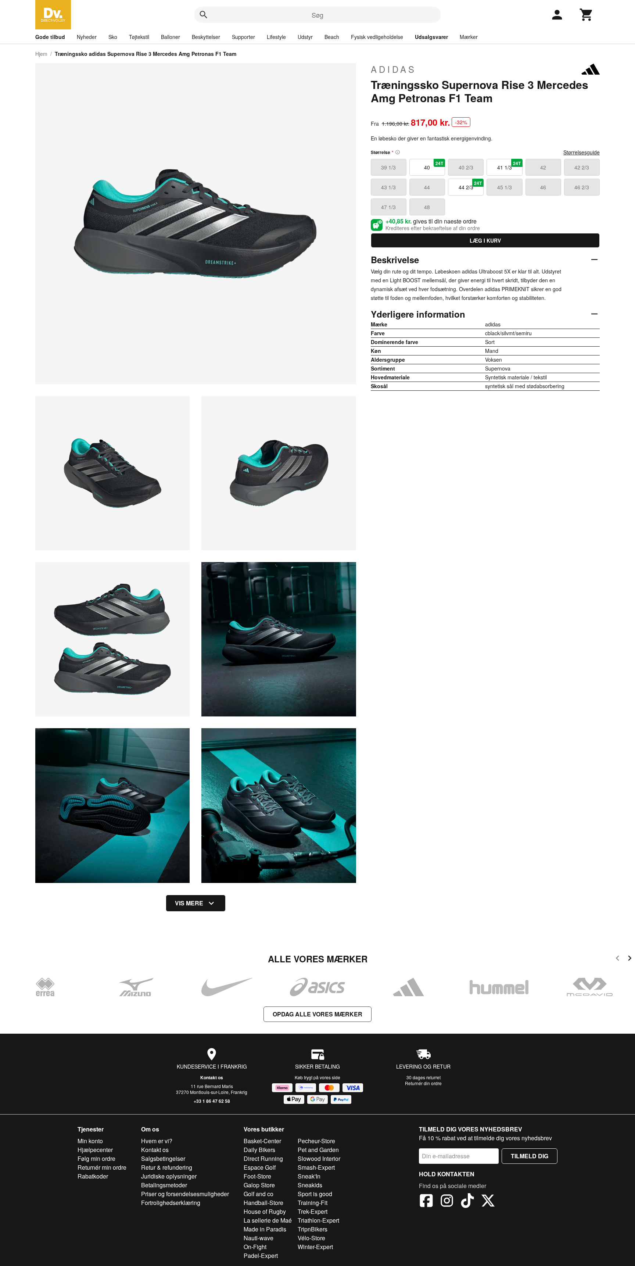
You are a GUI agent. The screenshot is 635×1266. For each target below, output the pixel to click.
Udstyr (305, 36)
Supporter (243, 36)
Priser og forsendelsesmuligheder (185, 1194)
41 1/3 (509, 165)
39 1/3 (388, 167)
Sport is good (315, 1194)
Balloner (170, 36)
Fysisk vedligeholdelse (377, 36)
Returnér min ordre (102, 1167)
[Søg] (203, 15)
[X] (488, 1201)
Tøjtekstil (139, 36)
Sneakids (310, 1185)
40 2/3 (466, 167)
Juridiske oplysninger (169, 1176)
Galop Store (259, 1185)
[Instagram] (447, 1201)
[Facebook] (426, 1201)
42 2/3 (581, 167)
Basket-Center (262, 1141)
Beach (331, 36)
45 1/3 (504, 187)
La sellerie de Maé (268, 1220)
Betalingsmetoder (164, 1185)
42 (543, 167)
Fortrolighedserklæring (170, 1202)
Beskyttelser (206, 36)
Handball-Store (263, 1202)
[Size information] (397, 152)
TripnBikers (312, 1229)
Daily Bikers (259, 1149)
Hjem (41, 53)
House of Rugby (265, 1211)
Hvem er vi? (156, 1141)
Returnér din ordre (423, 1083)
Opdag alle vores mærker (317, 1014)
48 (427, 207)
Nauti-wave (258, 1238)
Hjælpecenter (95, 1149)
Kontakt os (211, 1077)
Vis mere (189, 903)
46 (543, 187)
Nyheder (87, 36)
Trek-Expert (312, 1211)
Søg (317, 14)
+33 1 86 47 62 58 (212, 1101)
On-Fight (255, 1246)
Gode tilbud (50, 36)
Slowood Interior (319, 1158)
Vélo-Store (311, 1238)
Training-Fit (312, 1202)
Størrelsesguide (581, 152)
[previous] (617, 959)
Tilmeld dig (529, 1156)
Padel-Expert (261, 1255)
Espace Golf (260, 1167)
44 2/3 (470, 185)
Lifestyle (276, 36)
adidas (393, 69)
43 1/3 (388, 187)
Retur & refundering (166, 1167)
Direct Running (263, 1158)
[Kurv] (586, 14)
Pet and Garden (318, 1149)
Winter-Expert (315, 1246)
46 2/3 (581, 187)
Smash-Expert (316, 1167)
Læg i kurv (485, 240)
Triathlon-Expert (318, 1220)
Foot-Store (257, 1176)
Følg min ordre (96, 1158)
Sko (112, 36)
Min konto (90, 1141)
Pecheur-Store (316, 1141)
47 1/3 (388, 207)
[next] (629, 959)
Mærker (469, 36)
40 (433, 165)
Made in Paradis (265, 1229)
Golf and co (258, 1194)
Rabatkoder (93, 1176)
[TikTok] (467, 1201)
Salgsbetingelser (163, 1158)
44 (427, 187)
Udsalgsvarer (431, 36)
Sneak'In (309, 1176)
